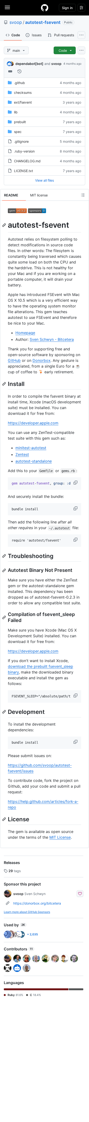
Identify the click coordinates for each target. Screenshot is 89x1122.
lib (16, 112)
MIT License (60, 837)
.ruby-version (24, 151)
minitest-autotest (30, 447)
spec (18, 132)
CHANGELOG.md (27, 161)
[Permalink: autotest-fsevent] (4, 225)
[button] (76, 482)
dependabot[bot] (29, 64)
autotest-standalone (33, 461)
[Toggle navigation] (7, 7)
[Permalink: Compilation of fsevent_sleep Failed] (4, 617)
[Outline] (83, 195)
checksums (23, 92)
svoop (15, 22)
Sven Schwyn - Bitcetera (52, 339)
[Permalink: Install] (4, 383)
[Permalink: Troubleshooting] (4, 556)
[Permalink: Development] (4, 711)
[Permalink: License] (4, 819)
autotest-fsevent (43, 22)
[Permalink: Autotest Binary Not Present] (4, 570)
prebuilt (20, 122)
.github (19, 83)
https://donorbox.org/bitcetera (37, 903)
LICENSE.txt (23, 171)
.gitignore (21, 141)
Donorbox (42, 360)
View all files (44, 180)
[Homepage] (44, 7)
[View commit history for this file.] (19, 71)
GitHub (14, 360)
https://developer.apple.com (33, 423)
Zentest (22, 454)
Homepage (25, 332)
